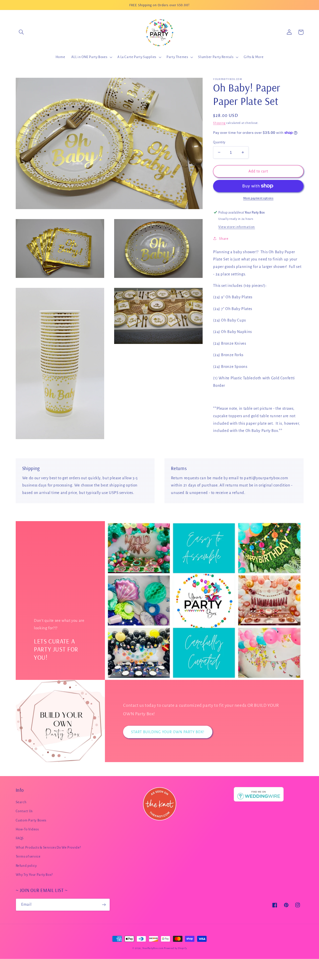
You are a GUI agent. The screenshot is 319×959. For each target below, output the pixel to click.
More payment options (258, 198)
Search (21, 802)
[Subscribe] (103, 904)
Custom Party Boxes (31, 820)
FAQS (20, 838)
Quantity (219, 142)
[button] (21, 32)
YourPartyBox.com (152, 948)
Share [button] (223, 238)
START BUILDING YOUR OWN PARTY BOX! (168, 732)
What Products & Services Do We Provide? (48, 847)
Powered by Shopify (175, 948)
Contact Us (24, 811)
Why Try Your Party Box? (34, 875)
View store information (236, 227)
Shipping (219, 122)
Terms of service (28, 856)
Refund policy (26, 866)
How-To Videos (27, 829)
